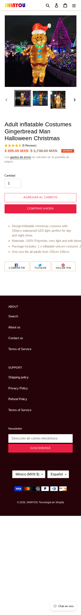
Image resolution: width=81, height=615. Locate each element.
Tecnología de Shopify (51, 502)
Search (13, 316)
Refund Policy (17, 399)
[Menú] (74, 5)
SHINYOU (32, 502)
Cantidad (10, 175)
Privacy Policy (18, 388)
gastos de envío (20, 157)
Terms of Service (19, 349)
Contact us (15, 338)
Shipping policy (18, 377)
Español (57, 474)
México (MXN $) (27, 474)
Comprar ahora (40, 208)
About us (14, 327)
